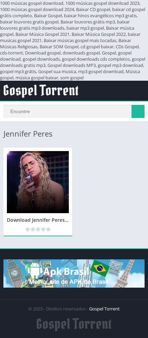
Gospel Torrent (104, 309)
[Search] (138, 111)
